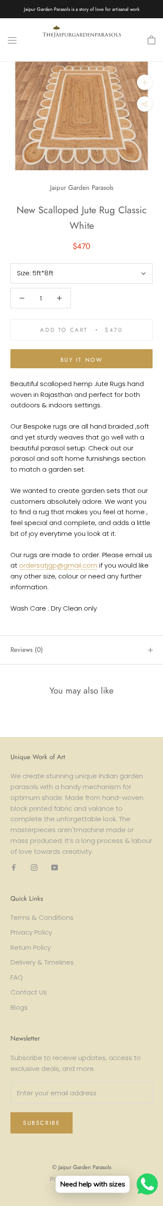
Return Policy (30, 947)
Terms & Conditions (41, 917)
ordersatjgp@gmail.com (58, 565)
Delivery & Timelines (42, 962)
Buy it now (81, 360)
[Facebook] (13, 867)
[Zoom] (144, 82)
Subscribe (41, 1123)
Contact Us (28, 992)
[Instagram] (34, 867)
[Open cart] (151, 40)
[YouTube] (54, 867)
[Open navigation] (12, 39)
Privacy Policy (31, 932)
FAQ (16, 977)
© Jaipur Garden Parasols (81, 1167)
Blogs (19, 1007)
